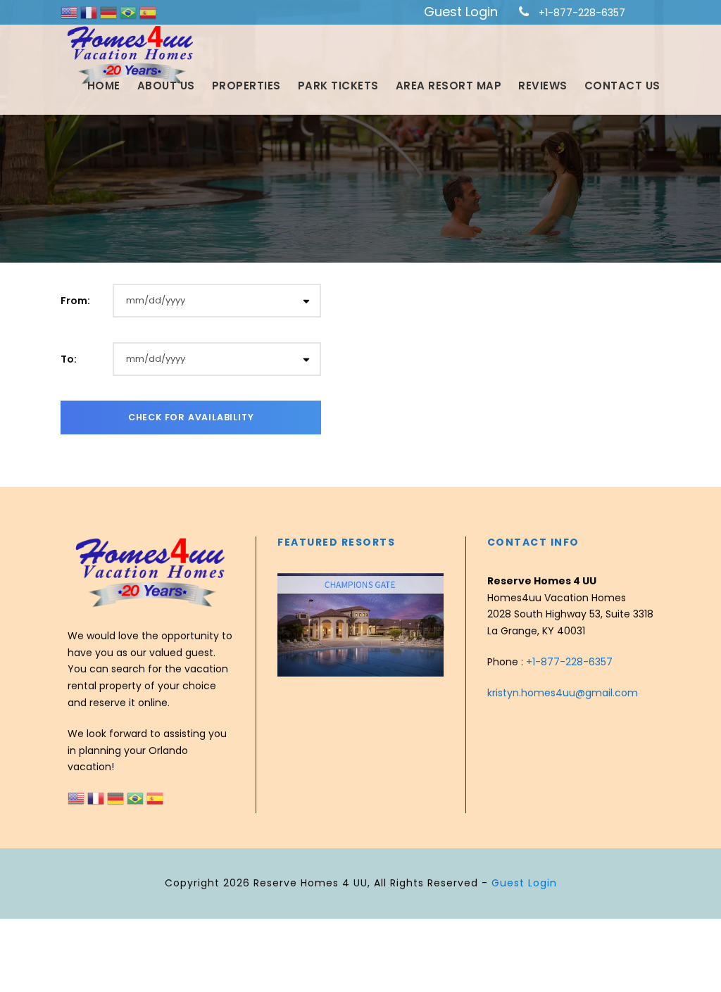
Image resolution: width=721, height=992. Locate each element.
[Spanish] (147, 12)
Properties (246, 85)
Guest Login (461, 11)
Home (103, 85)
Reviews (543, 85)
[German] (110, 12)
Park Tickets (338, 85)
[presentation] (290, 627)
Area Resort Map (449, 85)
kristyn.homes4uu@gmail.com (562, 693)
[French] (90, 12)
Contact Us (622, 85)
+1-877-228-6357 (582, 13)
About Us (166, 85)
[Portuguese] (129, 12)
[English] (70, 12)
